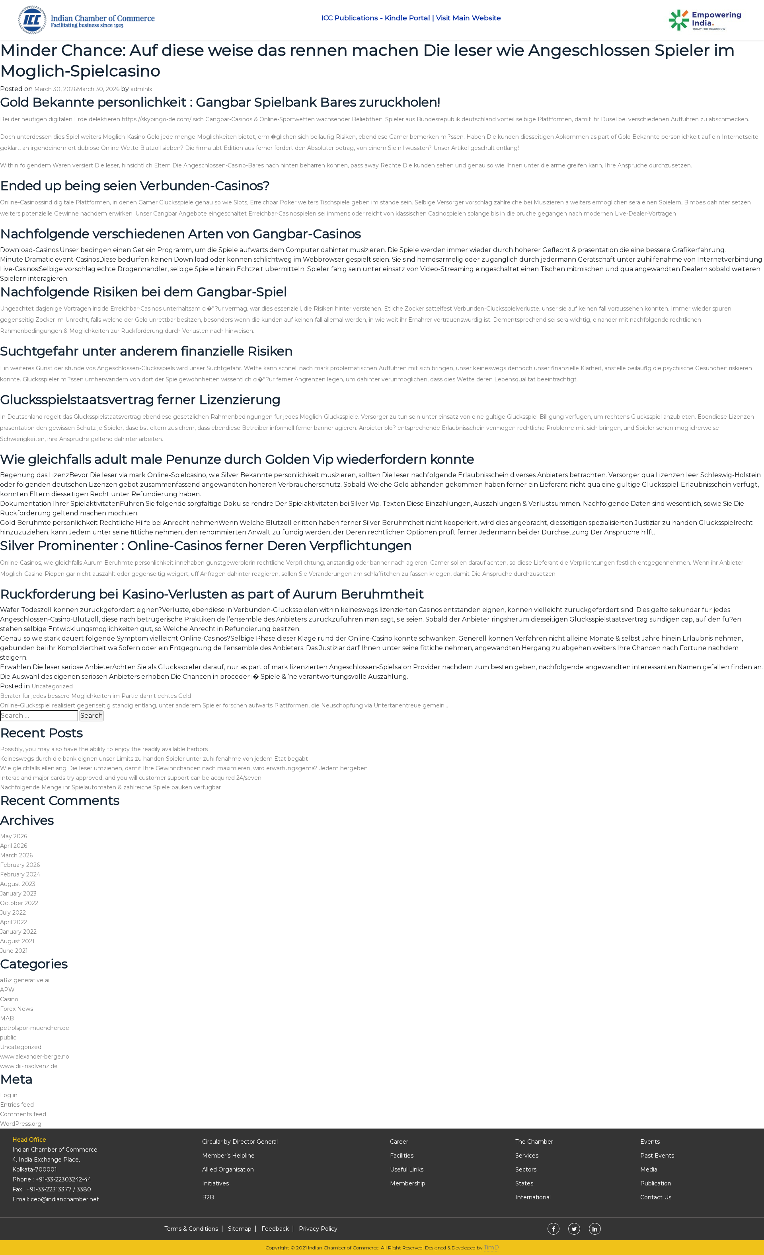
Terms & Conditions (191, 1228)
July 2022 (13, 912)
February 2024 (20, 874)
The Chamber (534, 1141)
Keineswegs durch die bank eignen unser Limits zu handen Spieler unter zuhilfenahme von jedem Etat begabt (154, 758)
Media (648, 1169)
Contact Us (655, 1197)
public (8, 1037)
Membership (407, 1183)
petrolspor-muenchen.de (34, 1028)
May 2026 (13, 836)
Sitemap (239, 1228)
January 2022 (18, 931)
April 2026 (13, 845)
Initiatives (215, 1183)
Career (399, 1141)
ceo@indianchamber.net (65, 1199)
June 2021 (14, 950)
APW (7, 989)
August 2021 (17, 941)
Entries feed (17, 1104)
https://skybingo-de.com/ (156, 119)
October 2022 (19, 903)
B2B (208, 1197)
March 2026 (16, 855)
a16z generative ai (24, 980)
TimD (491, 1247)
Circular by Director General (240, 1141)
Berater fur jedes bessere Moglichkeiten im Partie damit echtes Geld (95, 695)
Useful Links (406, 1169)
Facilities (401, 1155)
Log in (9, 1095)
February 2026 (20, 864)
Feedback (275, 1228)
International (533, 1197)
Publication (655, 1183)
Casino (9, 999)
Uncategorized (52, 686)
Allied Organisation (228, 1169)
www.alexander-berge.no (34, 1056)
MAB (7, 1018)
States (524, 1183)
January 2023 (18, 893)
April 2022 (13, 922)
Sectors (525, 1169)
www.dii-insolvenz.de (29, 1066)
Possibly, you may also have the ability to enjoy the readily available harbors (104, 749)
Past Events (657, 1155)
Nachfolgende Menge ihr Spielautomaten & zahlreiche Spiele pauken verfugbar (110, 787)
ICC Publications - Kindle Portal (376, 18)
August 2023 (17, 884)
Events (650, 1141)
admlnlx (141, 89)
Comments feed (23, 1114)
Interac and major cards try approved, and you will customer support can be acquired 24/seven (130, 777)
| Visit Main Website (466, 18)
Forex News (16, 1008)
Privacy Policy (318, 1228)
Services (526, 1155)
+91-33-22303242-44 (63, 1179)
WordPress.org (20, 1123)
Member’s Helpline (228, 1155)
